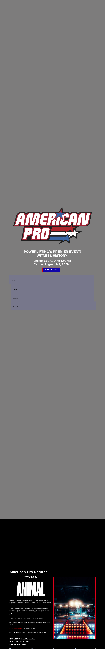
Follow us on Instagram (16, 628)
